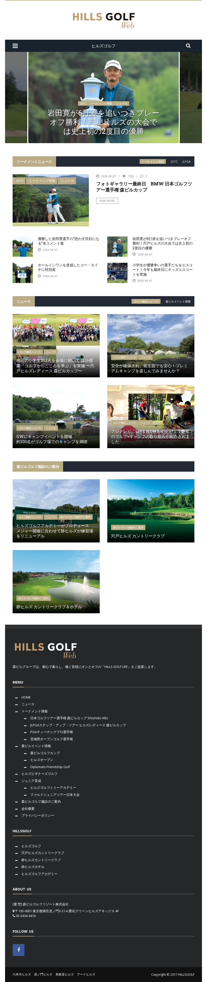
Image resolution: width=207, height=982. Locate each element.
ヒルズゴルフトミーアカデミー (53, 787)
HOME (26, 697)
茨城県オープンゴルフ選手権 (51, 739)
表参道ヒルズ (65, 974)
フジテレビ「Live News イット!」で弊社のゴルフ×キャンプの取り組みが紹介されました (150, 436)
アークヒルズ (86, 974)
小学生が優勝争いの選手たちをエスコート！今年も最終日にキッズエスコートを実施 (163, 269)
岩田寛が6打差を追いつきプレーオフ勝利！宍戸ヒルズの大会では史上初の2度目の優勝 (103, 122)
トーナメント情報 (101, 103)
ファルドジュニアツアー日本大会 (55, 794)
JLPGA (187, 161)
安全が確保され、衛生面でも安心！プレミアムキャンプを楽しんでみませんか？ (149, 368)
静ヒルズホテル (32, 866)
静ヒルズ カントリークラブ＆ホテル (49, 606)
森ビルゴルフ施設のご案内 (75, 517)
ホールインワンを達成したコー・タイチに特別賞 (68, 267)
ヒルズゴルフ (31, 846)
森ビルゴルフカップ (45, 753)
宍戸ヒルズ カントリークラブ (138, 535)
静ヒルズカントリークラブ (41, 860)
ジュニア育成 (31, 780)
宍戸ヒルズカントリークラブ (42, 852)
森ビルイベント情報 (178, 301)
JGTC (83, 103)
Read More (107, 201)
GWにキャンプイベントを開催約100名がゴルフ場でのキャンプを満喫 (51, 439)
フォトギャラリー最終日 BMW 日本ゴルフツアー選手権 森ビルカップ (144, 186)
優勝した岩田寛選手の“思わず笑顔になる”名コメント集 (68, 241)
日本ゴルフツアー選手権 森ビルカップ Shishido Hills (69, 718)
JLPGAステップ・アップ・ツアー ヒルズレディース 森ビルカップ (78, 725)
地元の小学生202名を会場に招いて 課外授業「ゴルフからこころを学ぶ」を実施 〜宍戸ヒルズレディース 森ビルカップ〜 (55, 366)
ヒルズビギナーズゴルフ (39, 773)
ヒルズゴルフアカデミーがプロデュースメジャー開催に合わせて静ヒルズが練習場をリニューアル (54, 531)
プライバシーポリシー (37, 815)
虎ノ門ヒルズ (43, 974)
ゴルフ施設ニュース (146, 301)
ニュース (121, 103)
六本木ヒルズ (22, 974)
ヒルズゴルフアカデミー (39, 873)
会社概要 (28, 808)
